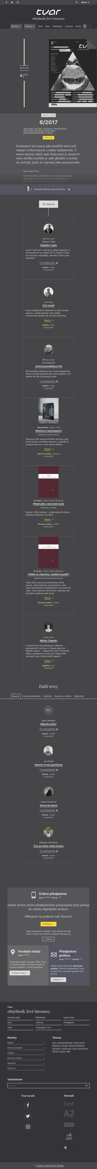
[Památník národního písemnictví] (69, 1137)
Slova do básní (48, 805)
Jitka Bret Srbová (60, 129)
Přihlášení (47, 924)
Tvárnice (69, 26)
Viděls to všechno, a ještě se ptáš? (48, 574)
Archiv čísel (69, 1017)
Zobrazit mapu (19, 973)
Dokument (56, 1048)
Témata (29, 26)
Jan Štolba (38, 129)
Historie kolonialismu (76, 1045)
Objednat (49, 939)
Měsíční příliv (48, 724)
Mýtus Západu (48, 640)
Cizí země (48, 305)
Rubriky (15, 26)
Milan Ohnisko (39, 131)
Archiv (78, 26)
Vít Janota (49, 133)
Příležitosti (57, 26)
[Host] (69, 1103)
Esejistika (47, 696)
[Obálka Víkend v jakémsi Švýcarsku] (48, 482)
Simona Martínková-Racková (33, 133)
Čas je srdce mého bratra (48, 846)
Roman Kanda (50, 131)
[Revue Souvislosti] (69, 1125)
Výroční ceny (66, 1048)
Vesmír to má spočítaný (48, 764)
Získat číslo (48, 138)
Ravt (40, 26)
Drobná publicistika (31, 696)
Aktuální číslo (13, 1017)
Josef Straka (28, 131)
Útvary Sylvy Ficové (80, 1048)
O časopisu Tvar (43, 1027)
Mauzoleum (56, 1045)
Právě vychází (78, 1043)
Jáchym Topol (28, 129)
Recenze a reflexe (63, 696)
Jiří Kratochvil (48, 129)
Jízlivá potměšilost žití (48, 366)
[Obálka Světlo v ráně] (48, 411)
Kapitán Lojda (48, 245)
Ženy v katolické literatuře (62, 1043)
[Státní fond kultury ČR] (69, 1147)
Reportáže (79, 696)
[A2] (69, 1114)
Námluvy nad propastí (48, 430)
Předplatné (69, 1022)
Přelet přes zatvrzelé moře (48, 503)
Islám (68, 1051)
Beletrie (15, 696)
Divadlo (65, 1045)
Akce (47, 26)
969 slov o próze (58, 1051)
